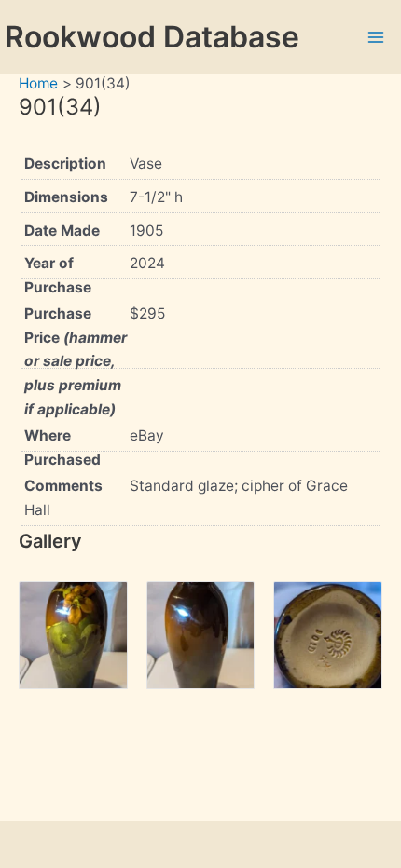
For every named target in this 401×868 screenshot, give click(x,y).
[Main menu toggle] (376, 37)
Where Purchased (62, 447)
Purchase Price (75, 361)
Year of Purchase (57, 275)
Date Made (62, 230)
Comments (63, 486)
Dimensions (66, 197)
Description (65, 163)
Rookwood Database (152, 37)
